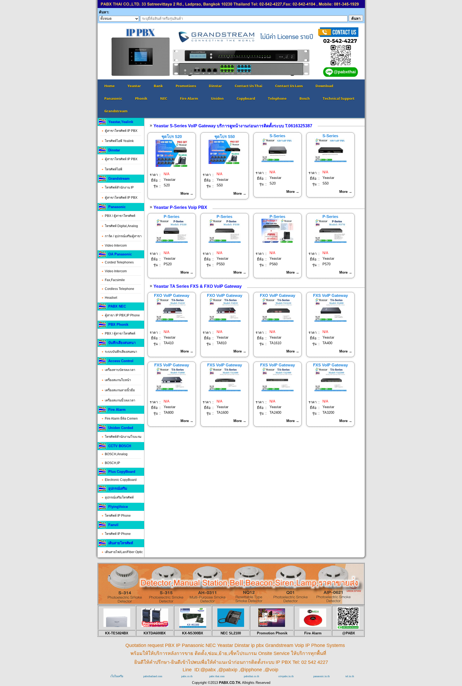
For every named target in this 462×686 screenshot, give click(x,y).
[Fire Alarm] (312, 626)
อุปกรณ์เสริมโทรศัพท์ (119, 497)
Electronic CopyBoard (121, 480)
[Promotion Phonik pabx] (271, 626)
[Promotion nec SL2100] (230, 626)
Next (372, 51)
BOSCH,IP (112, 463)
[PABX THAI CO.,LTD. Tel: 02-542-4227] (231, 7)
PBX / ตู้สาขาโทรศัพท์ (120, 216)
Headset (111, 298)
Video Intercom (116, 245)
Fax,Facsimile (115, 280)
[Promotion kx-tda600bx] (154, 626)
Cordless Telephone (119, 289)
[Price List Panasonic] (192, 626)
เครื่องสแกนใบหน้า (118, 380)
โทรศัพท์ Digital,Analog (121, 226)
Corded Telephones (119, 262)
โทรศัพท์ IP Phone (118, 516)
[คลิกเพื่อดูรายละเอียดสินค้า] (172, 166)
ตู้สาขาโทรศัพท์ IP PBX (121, 131)
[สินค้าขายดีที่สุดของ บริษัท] (116, 626)
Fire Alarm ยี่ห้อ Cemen (121, 418)
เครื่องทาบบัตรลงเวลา (120, 370)
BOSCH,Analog (116, 454)
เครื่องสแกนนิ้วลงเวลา (120, 400)
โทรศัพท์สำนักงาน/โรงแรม (123, 437)
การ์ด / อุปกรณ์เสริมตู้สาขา (123, 236)
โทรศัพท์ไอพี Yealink (119, 141)
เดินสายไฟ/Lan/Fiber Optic (124, 552)
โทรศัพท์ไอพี (113, 169)
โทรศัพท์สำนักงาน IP (119, 187)
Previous (89, 51)
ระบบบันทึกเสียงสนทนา (121, 352)
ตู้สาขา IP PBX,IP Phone (122, 315)
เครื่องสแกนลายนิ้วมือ (120, 390)
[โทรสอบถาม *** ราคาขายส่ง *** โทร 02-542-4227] (231, 602)
